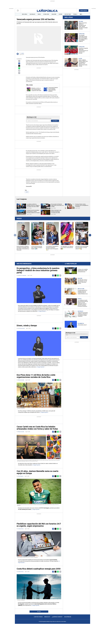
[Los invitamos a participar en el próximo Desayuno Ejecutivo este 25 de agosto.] (52, 233)
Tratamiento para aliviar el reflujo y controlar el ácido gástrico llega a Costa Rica (83, 314)
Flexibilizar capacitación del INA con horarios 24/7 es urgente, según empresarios (39, 525)
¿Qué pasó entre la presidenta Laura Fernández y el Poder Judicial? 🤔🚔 (81, 247)
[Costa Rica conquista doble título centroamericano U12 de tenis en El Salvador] (71, 50)
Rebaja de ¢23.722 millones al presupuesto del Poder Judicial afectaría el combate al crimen (83, 26)
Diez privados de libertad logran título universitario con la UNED (57, 205)
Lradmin (22, 53)
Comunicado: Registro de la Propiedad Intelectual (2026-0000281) (53, 89)
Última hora (81, 33)
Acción (80, 58)
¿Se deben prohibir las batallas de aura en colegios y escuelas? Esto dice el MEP (33, 205)
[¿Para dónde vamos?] (71, 324)
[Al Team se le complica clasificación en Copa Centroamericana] (71, 270)
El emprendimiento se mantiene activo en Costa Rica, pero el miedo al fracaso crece (83, 292)
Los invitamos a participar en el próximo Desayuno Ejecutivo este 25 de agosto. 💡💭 (52, 248)
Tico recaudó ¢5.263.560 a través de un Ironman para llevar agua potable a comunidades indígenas (83, 38)
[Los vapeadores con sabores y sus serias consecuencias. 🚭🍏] (67, 233)
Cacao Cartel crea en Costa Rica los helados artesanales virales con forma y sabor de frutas (37, 428)
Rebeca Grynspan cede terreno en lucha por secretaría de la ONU (56, 211)
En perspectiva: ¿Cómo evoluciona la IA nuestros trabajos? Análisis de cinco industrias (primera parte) (38, 270)
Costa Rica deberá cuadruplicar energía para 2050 (38, 569)
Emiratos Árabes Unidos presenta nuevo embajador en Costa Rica (81, 205)
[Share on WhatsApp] (19, 68)
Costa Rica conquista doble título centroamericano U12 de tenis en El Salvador (83, 51)
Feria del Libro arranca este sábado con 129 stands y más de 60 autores (82, 281)
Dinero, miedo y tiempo (27, 325)
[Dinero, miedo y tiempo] (39, 343)
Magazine (80, 278)
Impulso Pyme (81, 288)
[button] (83, 10)
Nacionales (80, 311)
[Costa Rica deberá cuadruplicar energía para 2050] (39, 586)
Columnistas (81, 323)
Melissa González (21, 431)
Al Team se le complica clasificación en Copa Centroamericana (83, 270)
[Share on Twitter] (19, 66)
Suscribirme (55, 120)
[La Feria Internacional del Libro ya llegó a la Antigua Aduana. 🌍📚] (37, 233)
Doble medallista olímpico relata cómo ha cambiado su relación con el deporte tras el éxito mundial (83, 63)
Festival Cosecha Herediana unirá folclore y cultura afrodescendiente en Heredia (33, 211)
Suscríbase (67, 616)
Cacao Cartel (40, 463)
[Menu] (18, 10)
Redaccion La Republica (22, 275)
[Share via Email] (19, 70)
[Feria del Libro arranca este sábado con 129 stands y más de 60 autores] (71, 281)
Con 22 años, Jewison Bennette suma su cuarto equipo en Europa (37, 472)
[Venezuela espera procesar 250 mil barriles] (39, 38)
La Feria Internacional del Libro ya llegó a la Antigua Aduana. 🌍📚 (36, 247)
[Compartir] (19, 73)
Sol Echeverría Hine (21, 328)
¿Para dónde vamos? (82, 324)
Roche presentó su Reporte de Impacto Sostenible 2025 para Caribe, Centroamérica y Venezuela (23, 248)
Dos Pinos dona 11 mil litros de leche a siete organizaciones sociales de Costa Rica (36, 376)
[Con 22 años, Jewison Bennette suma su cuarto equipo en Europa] (39, 491)
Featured (81, 21)
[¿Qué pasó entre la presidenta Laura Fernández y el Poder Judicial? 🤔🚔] (81, 233)
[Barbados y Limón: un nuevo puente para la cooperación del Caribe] (28, 89)
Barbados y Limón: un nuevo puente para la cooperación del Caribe (36, 89)
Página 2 (80, 298)
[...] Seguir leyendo (42, 311)
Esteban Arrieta (21, 528)
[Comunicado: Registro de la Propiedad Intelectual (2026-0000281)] (45, 89)
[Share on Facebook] (19, 63)
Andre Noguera (20, 476)
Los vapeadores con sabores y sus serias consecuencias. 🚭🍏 (67, 247)
